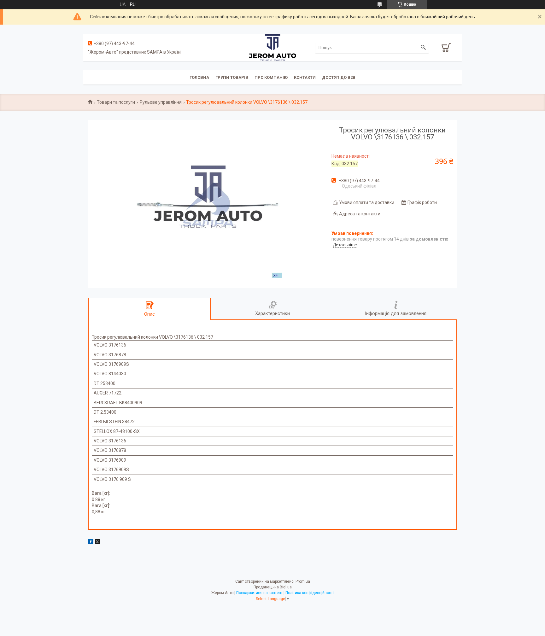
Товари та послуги (116, 102)
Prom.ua (303, 581)
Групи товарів (231, 77)
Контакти (305, 77)
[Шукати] (423, 48)
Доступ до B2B (338, 77)
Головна (199, 77)
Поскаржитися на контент (259, 593)
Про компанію (271, 77)
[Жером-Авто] (272, 47)
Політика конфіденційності (309, 593)
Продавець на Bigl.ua (273, 587)
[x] (97, 542)
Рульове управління (161, 102)
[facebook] (90, 542)
